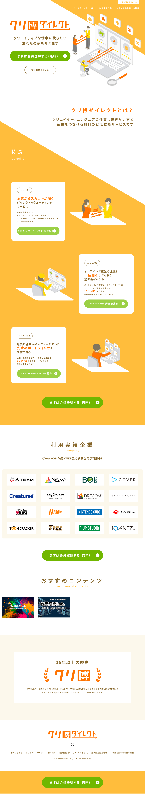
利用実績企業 (105, 8)
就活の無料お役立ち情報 (128, 8)
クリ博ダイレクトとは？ (84, 8)
